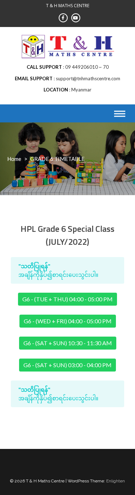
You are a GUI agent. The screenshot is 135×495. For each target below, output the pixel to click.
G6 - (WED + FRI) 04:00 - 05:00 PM (68, 321)
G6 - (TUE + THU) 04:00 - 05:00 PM (67, 299)
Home (14, 159)
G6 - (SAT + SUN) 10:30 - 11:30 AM (67, 342)
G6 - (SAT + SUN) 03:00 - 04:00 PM (67, 364)
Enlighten (115, 480)
